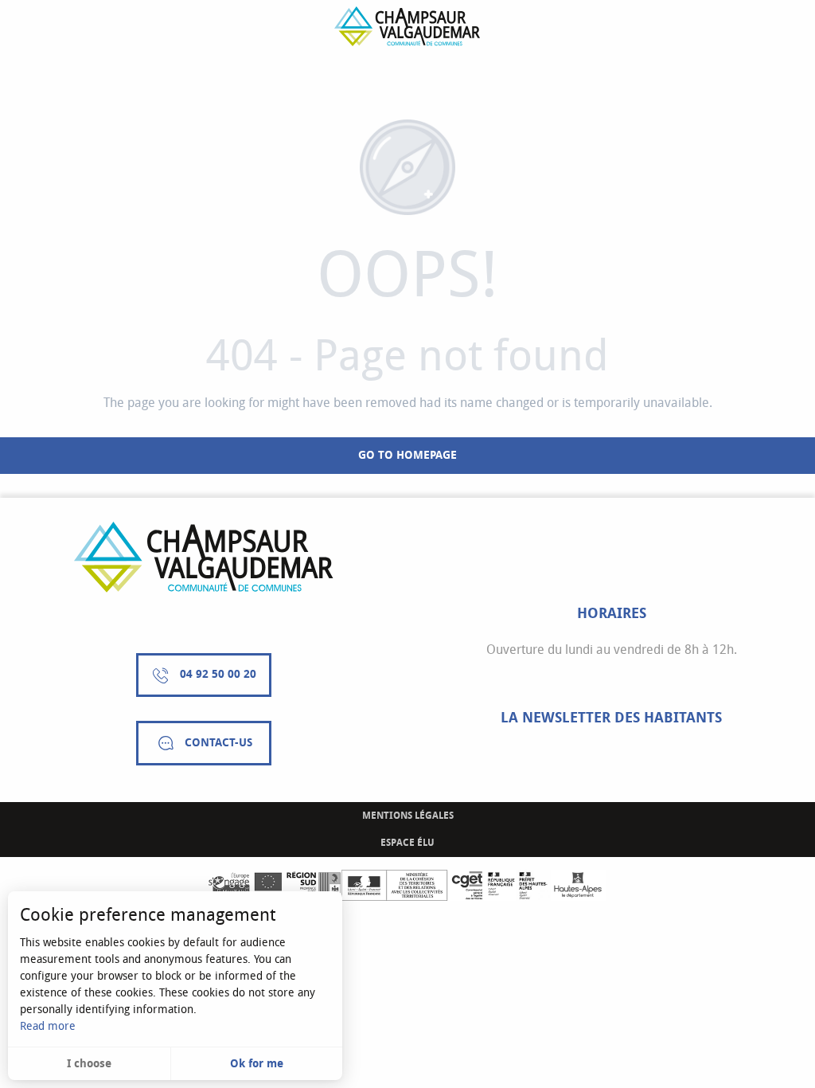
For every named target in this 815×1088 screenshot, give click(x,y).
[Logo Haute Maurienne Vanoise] (203, 557)
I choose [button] (89, 1063)
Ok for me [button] (256, 1063)
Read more (48, 1026)
